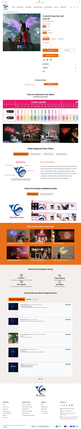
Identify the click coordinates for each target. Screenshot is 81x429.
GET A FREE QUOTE (48, 7)
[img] (28, 299)
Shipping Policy (44, 407)
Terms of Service (44, 413)
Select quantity (46, 42)
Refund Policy (44, 409)
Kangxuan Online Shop (13, 425)
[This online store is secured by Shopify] (5, 427)
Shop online (28, 7)
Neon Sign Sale (25, 409)
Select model (46, 36)
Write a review (51, 84)
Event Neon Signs (26, 413)
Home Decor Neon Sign (27, 407)
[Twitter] (47, 59)
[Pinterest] (51, 59)
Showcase (63, 7)
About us (56, 7)
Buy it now (67, 50)
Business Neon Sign (26, 404)
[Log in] (74, 7)
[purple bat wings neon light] (21, 32)
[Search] (71, 7)
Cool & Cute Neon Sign (27, 411)
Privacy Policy (44, 411)
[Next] (38, 32)
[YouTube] (72, 405)
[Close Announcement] (79, 2)
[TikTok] (69, 405)
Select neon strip (47, 24)
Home (13, 7)
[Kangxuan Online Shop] (5, 7)
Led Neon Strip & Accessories (28, 415)
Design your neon (38, 7)
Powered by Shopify (21, 425)
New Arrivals (20, 7)
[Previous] (5, 32)
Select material (46, 30)
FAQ (42, 404)
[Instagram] (64, 405)
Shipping (44, 21)
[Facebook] (44, 59)
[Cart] (77, 7)
